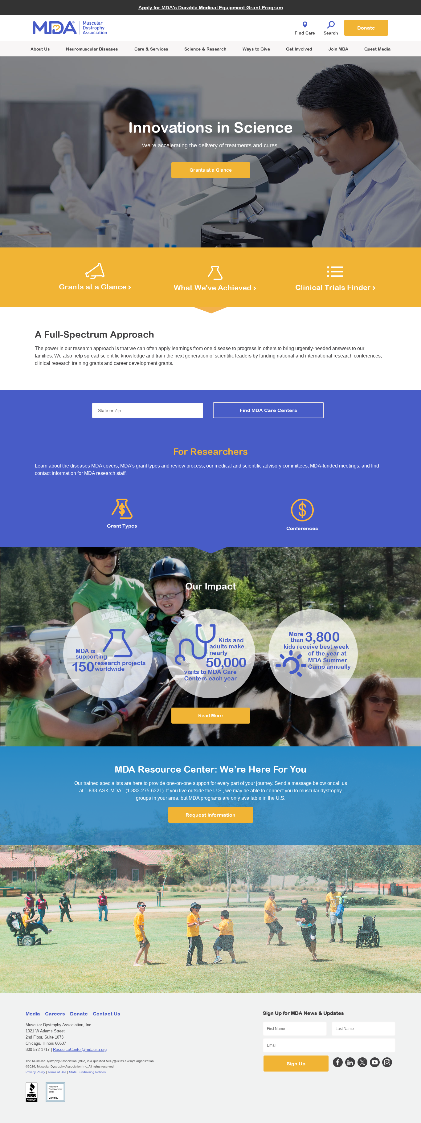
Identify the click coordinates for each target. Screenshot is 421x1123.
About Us (40, 48)
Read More (210, 715)
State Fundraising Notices (87, 1072)
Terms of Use (57, 1072)
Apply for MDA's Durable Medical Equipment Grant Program (210, 7)
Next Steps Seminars (152, 28)
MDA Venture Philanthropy (241, 20)
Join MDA (338, 48)
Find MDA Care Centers (268, 410)
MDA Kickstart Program (239, 31)
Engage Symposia (149, 17)
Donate (366, 28)
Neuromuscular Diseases (92, 48)
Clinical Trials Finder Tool (155, 20)
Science (205, 48)
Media (33, 1013)
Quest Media (377, 48)
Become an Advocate (152, 15)
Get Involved (299, 48)
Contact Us (106, 1013)
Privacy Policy (35, 1072)
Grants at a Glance (211, 170)
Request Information (210, 815)
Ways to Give (256, 48)
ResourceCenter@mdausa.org (80, 1049)
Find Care (305, 33)
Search (331, 33)
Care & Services (151, 48)
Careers (55, 1013)
